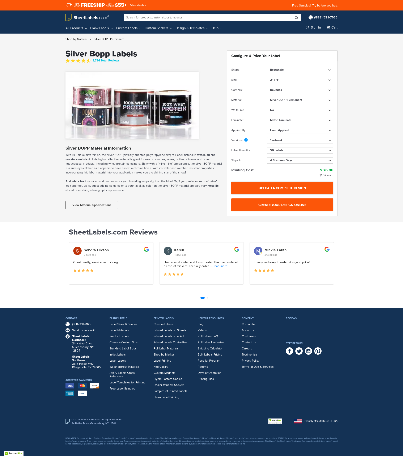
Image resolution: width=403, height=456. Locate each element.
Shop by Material (76, 39)
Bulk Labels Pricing (210, 354)
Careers (247, 348)
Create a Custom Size (123, 342)
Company (248, 318)
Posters (167, 379)
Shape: (235, 70)
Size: (234, 80)
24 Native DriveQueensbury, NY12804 (83, 343)
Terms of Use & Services (258, 367)
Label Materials (119, 330)
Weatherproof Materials (125, 367)
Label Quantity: (241, 150)
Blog (201, 324)
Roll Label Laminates (211, 342)
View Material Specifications (91, 205)
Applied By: (238, 130)
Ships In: (236, 160)
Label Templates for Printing (127, 382)
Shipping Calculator (210, 348)
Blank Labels (118, 318)
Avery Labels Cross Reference (122, 374)
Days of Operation (209, 373)
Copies (177, 379)
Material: (236, 100)
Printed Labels (164, 318)
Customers (249, 336)
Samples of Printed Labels (170, 391)
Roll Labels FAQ (208, 336)
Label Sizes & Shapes (123, 324)
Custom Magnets (164, 373)
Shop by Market (164, 354)
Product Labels (119, 336)
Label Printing (162, 360)
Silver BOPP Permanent (109, 39)
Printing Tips (206, 379)
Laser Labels (118, 360)
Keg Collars (161, 367)
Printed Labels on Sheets (170, 330)
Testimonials (250, 354)
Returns (203, 367)
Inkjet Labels (118, 354)
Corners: (236, 90)
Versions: (237, 140)
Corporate (248, 324)
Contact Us (249, 342)
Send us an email (83, 330)
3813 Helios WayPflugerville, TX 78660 (86, 362)
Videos (202, 330)
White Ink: (237, 110)
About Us (248, 330)
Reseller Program (209, 360)
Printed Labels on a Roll (169, 336)
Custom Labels (163, 324)
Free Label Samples (122, 388)
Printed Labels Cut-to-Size (170, 342)
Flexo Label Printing (166, 397)
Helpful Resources (211, 318)
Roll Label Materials (166, 348)
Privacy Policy (250, 360)
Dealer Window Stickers (169, 385)
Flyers (158, 379)
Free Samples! (301, 5)
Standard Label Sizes (123, 348)
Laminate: (237, 120)
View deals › (138, 5)
